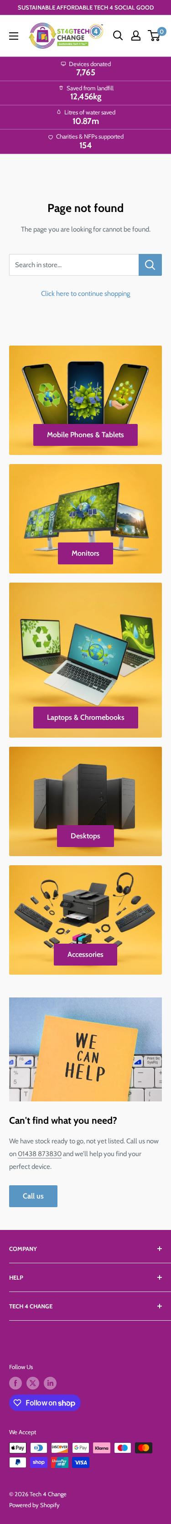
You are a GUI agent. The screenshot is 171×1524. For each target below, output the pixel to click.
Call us (33, 1196)
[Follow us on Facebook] (15, 1383)
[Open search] (118, 36)
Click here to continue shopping (85, 293)
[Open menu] (13, 36)
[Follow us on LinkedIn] (50, 1383)
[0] (154, 35)
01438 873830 (40, 1154)
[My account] (135, 36)
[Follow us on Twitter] (32, 1383)
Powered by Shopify (34, 1505)
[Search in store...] (150, 265)
